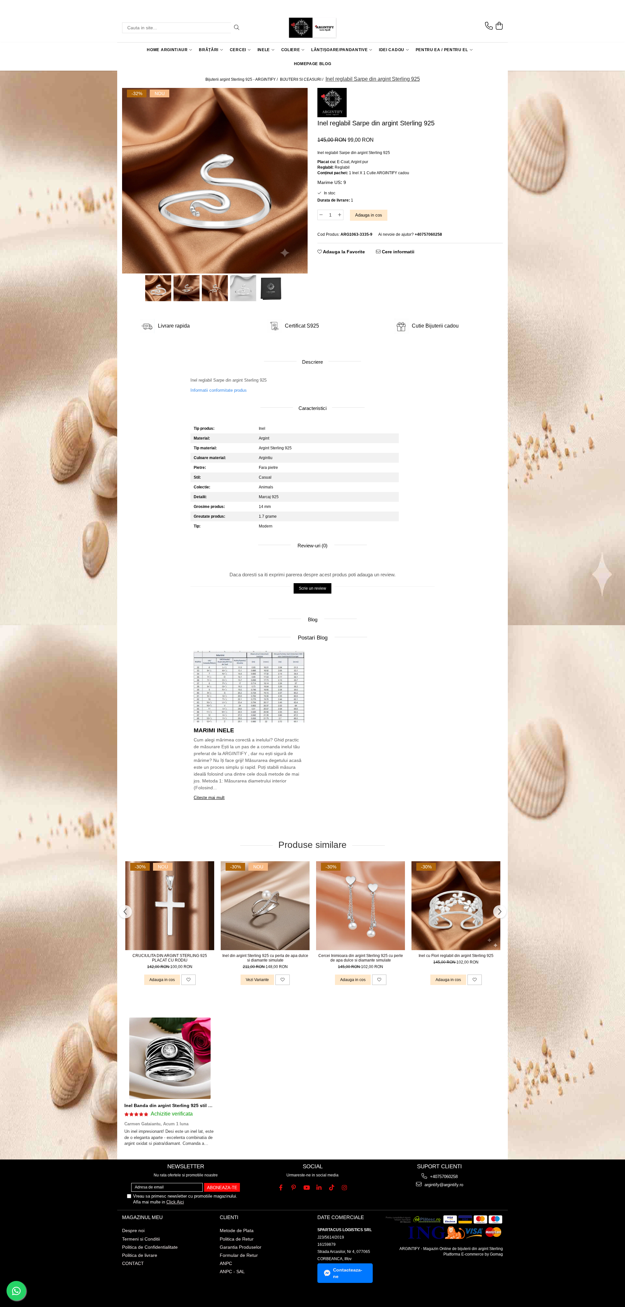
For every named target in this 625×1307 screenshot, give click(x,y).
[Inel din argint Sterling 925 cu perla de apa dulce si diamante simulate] (265, 905)
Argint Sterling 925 (275, 448)
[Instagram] (344, 1187)
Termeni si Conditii (141, 1239)
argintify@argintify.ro (443, 1184)
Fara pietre (268, 467)
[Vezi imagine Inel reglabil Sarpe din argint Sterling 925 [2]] (215, 288)
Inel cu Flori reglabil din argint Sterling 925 (456, 955)
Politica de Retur (237, 1239)
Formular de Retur (239, 1255)
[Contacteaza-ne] (489, 26)
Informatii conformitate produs (218, 390)
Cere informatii (397, 251)
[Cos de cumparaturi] (499, 26)
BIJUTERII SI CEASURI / (302, 79)
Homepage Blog (312, 64)
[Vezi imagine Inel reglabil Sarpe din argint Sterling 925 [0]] (158, 288)
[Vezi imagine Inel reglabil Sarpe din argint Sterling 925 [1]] (187, 288)
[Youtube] (306, 1187)
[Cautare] (237, 27)
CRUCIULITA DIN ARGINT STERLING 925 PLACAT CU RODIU (169, 958)
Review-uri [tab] (311, 545)
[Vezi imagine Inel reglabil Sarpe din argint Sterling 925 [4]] (271, 288)
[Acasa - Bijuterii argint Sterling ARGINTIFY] (312, 27)
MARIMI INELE (214, 730)
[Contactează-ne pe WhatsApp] (16, 1290)
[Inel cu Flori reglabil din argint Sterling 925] (455, 905)
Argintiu (265, 458)
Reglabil (342, 167)
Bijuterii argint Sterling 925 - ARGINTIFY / (242, 79)
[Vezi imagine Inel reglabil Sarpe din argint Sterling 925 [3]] (243, 288)
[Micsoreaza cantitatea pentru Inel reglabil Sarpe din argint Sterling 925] (321, 215)
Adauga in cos (368, 215)
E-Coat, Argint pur (352, 162)
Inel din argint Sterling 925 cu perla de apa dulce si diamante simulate (265, 958)
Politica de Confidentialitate (150, 1247)
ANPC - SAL (232, 1271)
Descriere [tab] (312, 362)
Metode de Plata (237, 1230)
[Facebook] (280, 1187)
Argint (264, 438)
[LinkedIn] (319, 1187)
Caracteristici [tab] (312, 408)
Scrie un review (312, 588)
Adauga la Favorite (343, 251)
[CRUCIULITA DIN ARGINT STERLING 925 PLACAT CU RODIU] (169, 905)
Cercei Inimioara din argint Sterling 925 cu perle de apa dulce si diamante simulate (360, 958)
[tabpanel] (215, 181)
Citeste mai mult (209, 797)
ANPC (226, 1263)
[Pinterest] (293, 1187)
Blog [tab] (313, 619)
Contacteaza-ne (347, 1273)
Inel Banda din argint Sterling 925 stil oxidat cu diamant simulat (195, 1105)
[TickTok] (331, 1187)
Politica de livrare (139, 1255)
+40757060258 (443, 1176)
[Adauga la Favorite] (188, 980)
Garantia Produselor (240, 1247)
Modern (265, 526)
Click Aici (175, 1202)
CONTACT (133, 1263)
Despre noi (133, 1230)
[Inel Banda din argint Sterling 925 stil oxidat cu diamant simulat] (169, 1058)
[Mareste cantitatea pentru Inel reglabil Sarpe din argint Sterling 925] (339, 215)
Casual (265, 477)
